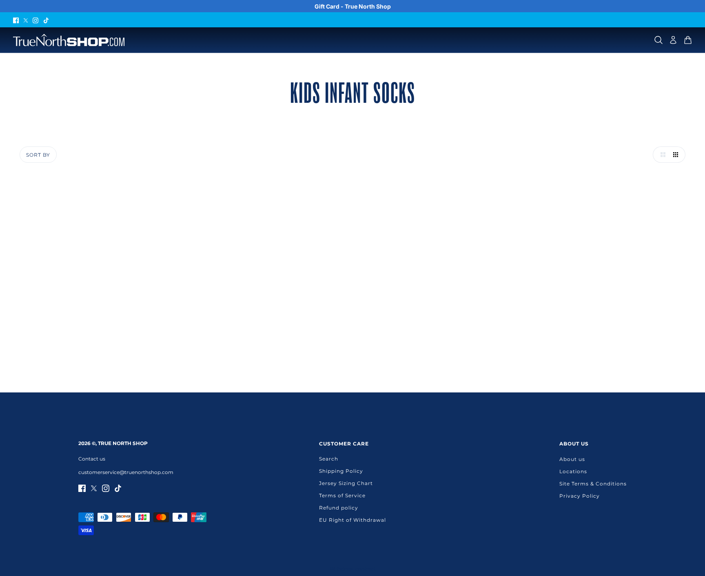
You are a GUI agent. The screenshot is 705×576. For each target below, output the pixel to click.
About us (572, 459)
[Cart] (688, 40)
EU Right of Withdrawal (352, 520)
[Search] (658, 40)
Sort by (38, 155)
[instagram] (35, 19)
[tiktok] (46, 19)
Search (328, 459)
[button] (661, 154)
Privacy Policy (579, 496)
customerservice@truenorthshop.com (125, 472)
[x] (25, 19)
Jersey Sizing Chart (346, 483)
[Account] (673, 40)
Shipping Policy (341, 471)
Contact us (91, 459)
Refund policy (338, 508)
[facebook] (16, 19)
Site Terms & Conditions (593, 484)
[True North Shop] (68, 40)
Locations (573, 471)
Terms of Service (342, 495)
